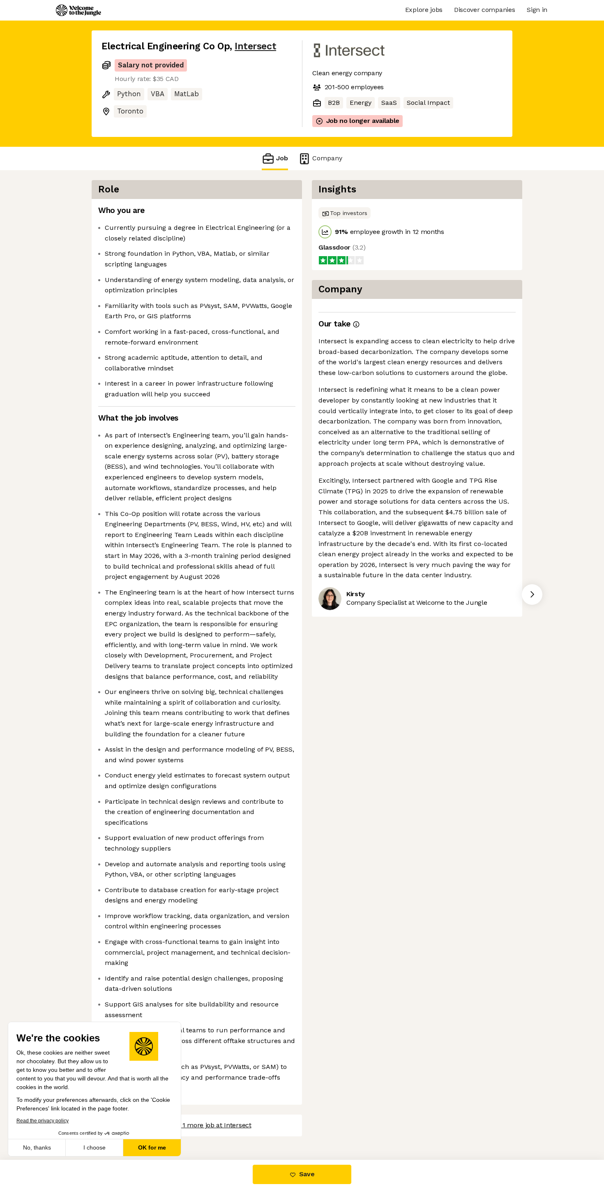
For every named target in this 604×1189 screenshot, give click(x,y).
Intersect (255, 46)
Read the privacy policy (42, 1121)
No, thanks (37, 1147)
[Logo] (78, 10)
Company (327, 158)
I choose (94, 1147)
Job (282, 158)
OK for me (152, 1147)
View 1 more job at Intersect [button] (208, 1125)
